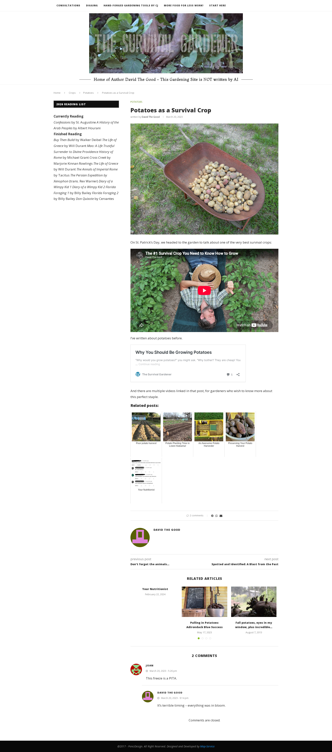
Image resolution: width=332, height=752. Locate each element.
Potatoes (88, 92)
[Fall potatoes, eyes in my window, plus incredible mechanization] (254, 602)
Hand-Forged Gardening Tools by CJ (131, 5)
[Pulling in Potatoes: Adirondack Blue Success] (204, 602)
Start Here (217, 5)
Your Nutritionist (155, 589)
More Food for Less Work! (183, 5)
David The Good (151, 117)
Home (57, 92)
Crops (72, 92)
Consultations (68, 5)
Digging (92, 5)
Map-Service (207, 746)
